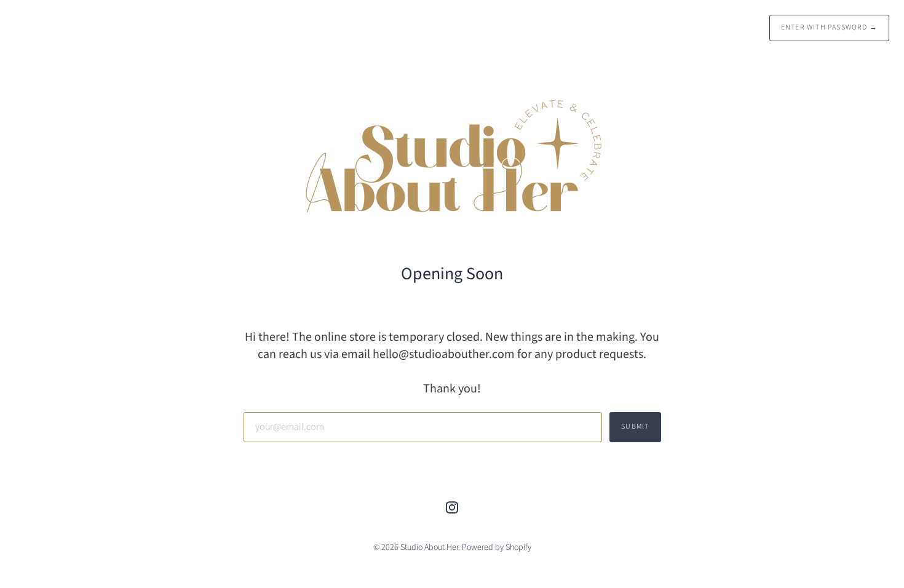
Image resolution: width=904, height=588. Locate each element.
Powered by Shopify (496, 547)
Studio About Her (429, 547)
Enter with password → (829, 27)
